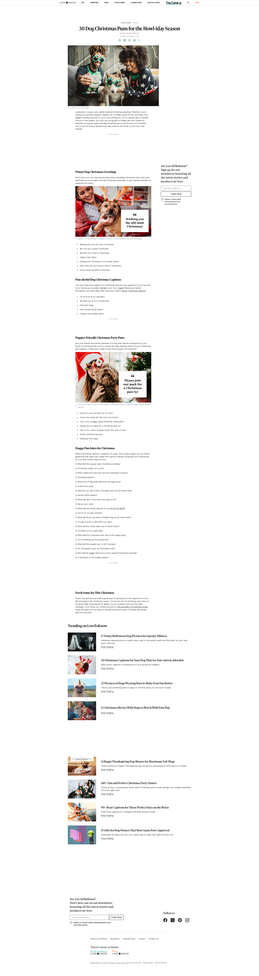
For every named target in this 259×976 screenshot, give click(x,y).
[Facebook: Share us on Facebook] (119, 40)
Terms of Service (161, 963)
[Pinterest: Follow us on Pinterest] (180, 920)
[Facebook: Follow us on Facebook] (165, 920)
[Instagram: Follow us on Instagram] (187, 920)
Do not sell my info (134, 963)
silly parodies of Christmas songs (132, 607)
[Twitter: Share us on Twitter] (124, 40)
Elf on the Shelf (117, 508)
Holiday (135, 23)
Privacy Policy (148, 963)
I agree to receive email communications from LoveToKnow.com (172, 201)
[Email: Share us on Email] (134, 40)
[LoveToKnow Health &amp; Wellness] (98, 952)
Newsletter (115, 939)
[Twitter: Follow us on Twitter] (173, 920)
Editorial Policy (129, 939)
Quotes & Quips (126, 23)
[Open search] (188, 2)
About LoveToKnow (98, 939)
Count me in (176, 194)
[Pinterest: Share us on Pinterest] (129, 40)
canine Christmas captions (134, 291)
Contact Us (153, 939)
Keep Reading (107, 647)
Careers (142, 939)
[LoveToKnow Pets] (120, 952)
